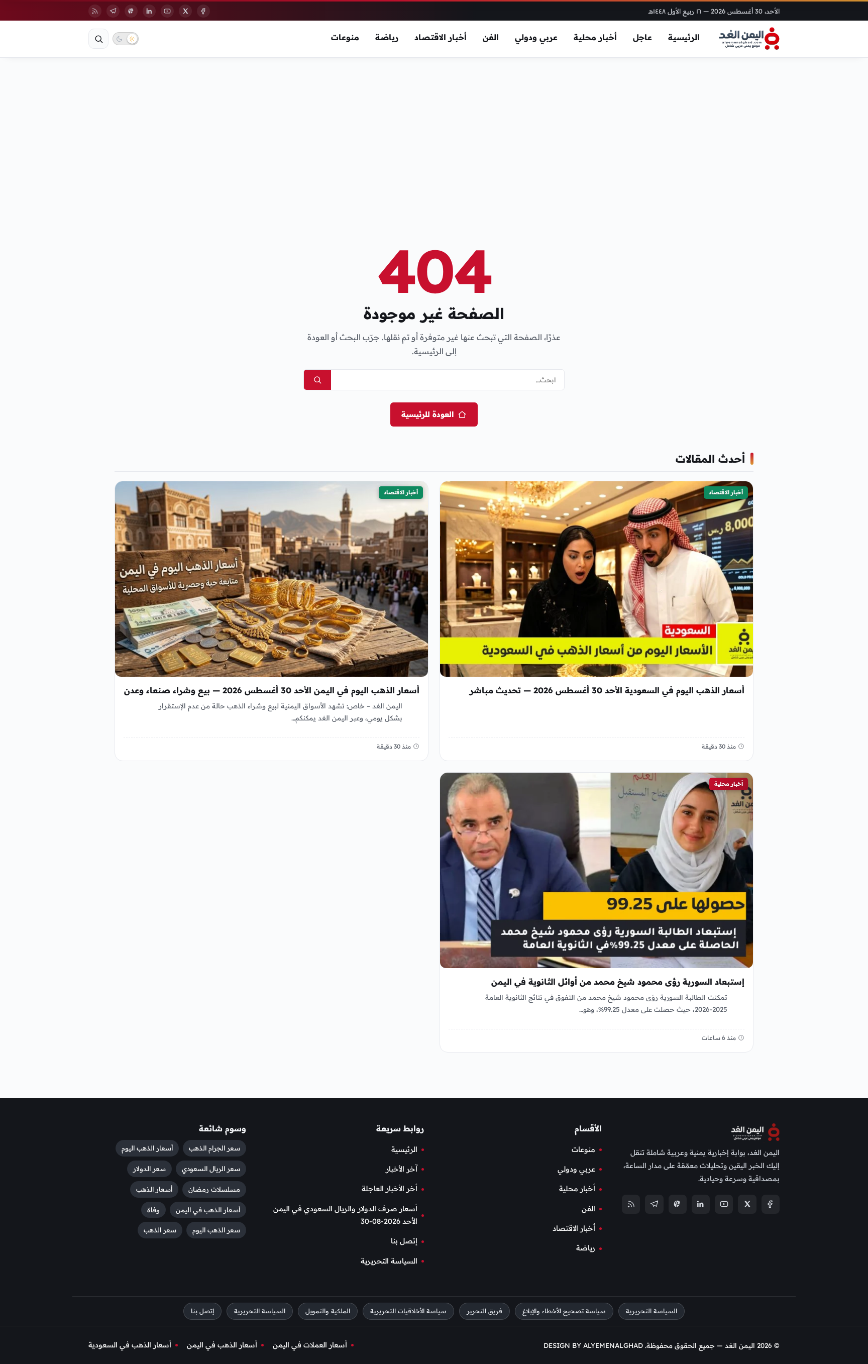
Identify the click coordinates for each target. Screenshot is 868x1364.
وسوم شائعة (222, 1128)
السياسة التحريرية (389, 1261)
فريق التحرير (484, 1311)
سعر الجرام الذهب (214, 1147)
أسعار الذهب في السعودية (129, 1344)
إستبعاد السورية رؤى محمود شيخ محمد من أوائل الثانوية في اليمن (617, 982)
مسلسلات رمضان (214, 1189)
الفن (491, 37)
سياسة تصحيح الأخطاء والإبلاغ (564, 1311)
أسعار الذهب (154, 1189)
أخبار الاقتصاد (440, 37)
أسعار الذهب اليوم (147, 1147)
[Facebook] (203, 11)
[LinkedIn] (149, 11)
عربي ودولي (536, 37)
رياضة (386, 37)
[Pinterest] (131, 11)
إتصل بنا (404, 1240)
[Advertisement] (434, 134)
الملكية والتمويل (327, 1311)
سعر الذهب (160, 1230)
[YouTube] (167, 11)
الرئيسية (684, 37)
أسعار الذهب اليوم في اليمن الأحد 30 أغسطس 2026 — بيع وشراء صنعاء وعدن (271, 690)
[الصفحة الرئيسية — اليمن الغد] (749, 38)
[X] (185, 11)
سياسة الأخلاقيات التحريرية (408, 1311)
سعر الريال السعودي (211, 1168)
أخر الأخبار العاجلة (389, 1188)
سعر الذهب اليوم (216, 1230)
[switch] (126, 38)
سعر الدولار (149, 1168)
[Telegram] (113, 11)
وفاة (153, 1209)
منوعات (345, 37)
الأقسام (588, 1128)
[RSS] (94, 11)
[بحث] (98, 39)
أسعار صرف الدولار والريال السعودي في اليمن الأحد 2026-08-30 (345, 1215)
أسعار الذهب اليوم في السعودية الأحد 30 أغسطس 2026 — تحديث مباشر (607, 690)
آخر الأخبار (401, 1169)
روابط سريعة (400, 1128)
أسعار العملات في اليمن (310, 1344)
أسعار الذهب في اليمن (208, 1209)
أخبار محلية (595, 37)
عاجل (642, 37)
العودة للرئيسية (427, 414)
